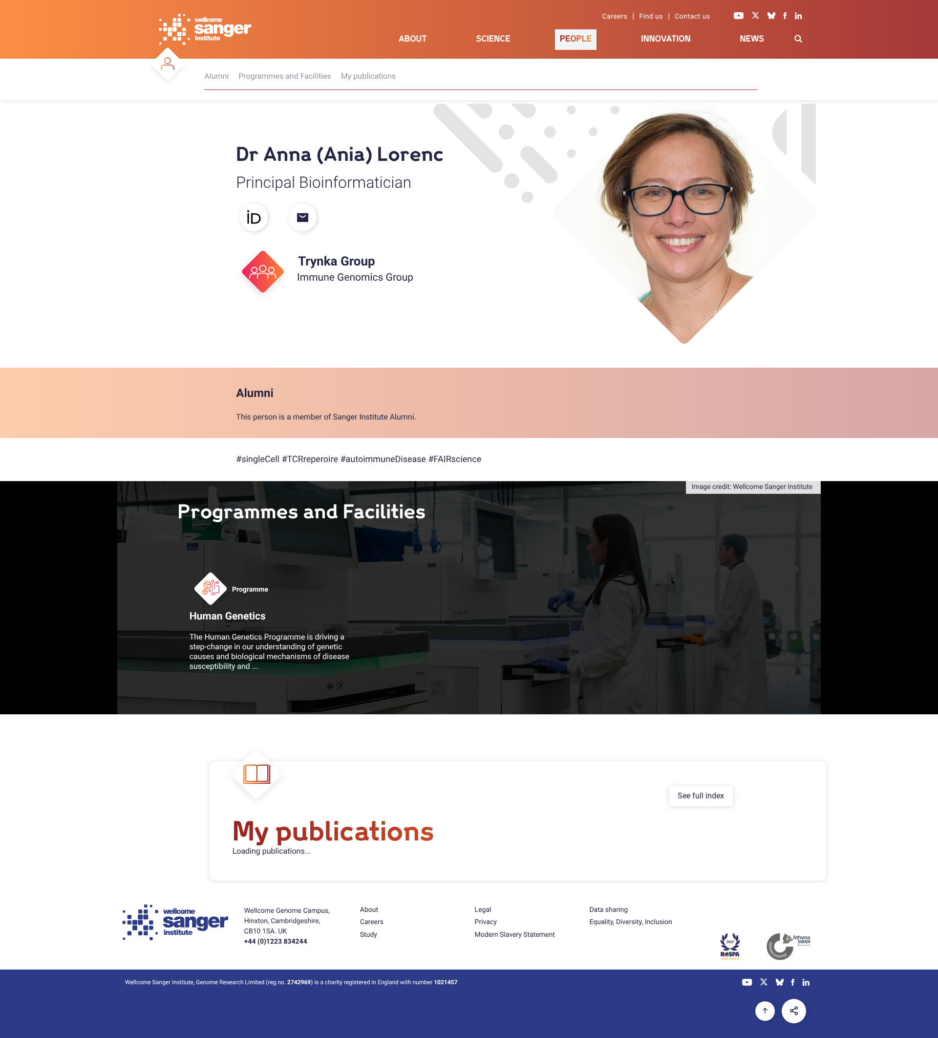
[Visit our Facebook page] (785, 17)
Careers (615, 17)
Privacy (486, 922)
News (752, 39)
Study (368, 935)
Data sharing (608, 910)
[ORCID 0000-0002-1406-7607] (260, 218)
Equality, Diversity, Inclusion (630, 922)
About (413, 39)
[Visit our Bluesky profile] (771, 17)
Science (493, 39)
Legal (483, 910)
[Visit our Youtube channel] (739, 17)
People (576, 39)
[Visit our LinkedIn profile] (798, 17)
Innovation (665, 39)
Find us (651, 17)
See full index (701, 795)
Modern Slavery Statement (515, 935)
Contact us (692, 17)
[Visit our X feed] (756, 17)
